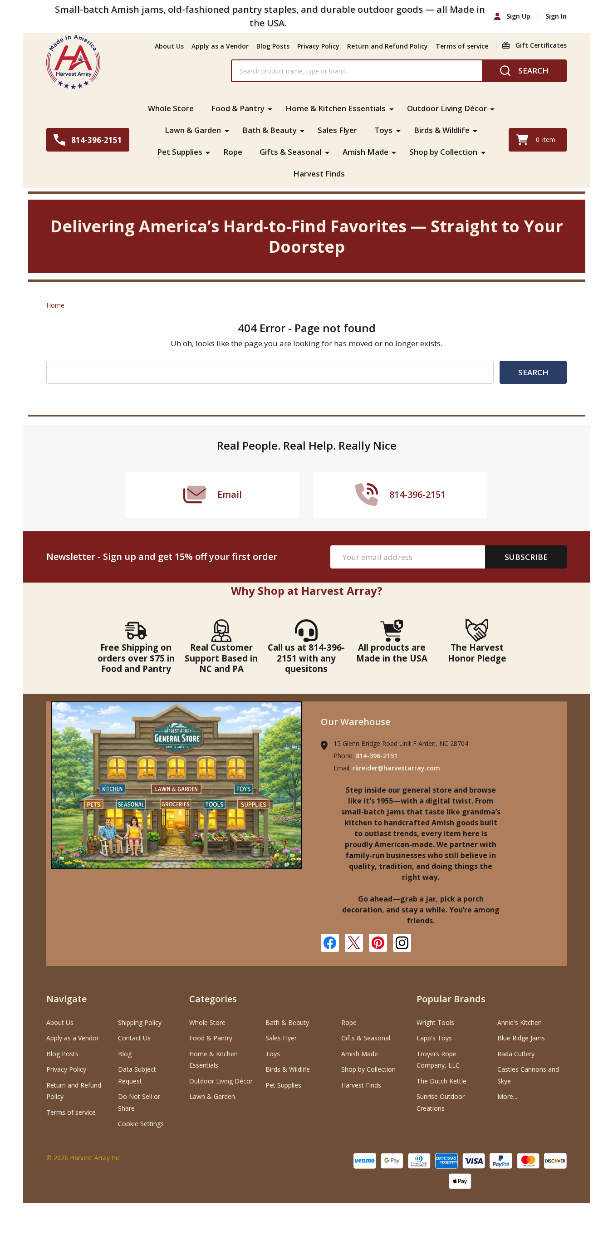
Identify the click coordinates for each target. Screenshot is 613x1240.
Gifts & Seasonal (290, 152)
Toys (383, 130)
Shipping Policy (140, 1022)
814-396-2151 (376, 755)
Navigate (66, 999)
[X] (354, 943)
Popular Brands (451, 999)
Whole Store (171, 108)
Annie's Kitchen (519, 1022)
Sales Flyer (337, 130)
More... (507, 1096)
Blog (125, 1053)
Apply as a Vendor (220, 46)
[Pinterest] (378, 943)
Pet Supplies (179, 152)
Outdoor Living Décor (447, 108)
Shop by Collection (443, 152)
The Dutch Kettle (441, 1081)
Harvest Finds (319, 173)
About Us (169, 46)
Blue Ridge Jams (521, 1038)
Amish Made (365, 152)
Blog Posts (272, 46)
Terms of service (462, 46)
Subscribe (526, 557)
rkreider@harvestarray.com (396, 768)
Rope (232, 152)
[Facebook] (330, 943)
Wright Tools (435, 1022)
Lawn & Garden (193, 130)
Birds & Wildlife (442, 130)
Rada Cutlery (516, 1053)
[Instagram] (402, 943)
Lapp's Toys (434, 1038)
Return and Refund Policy (387, 46)
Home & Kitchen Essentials (335, 108)
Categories (213, 999)
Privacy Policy (318, 46)
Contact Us (134, 1038)
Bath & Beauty (269, 130)
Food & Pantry (238, 108)
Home (55, 305)
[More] (270, 108)
